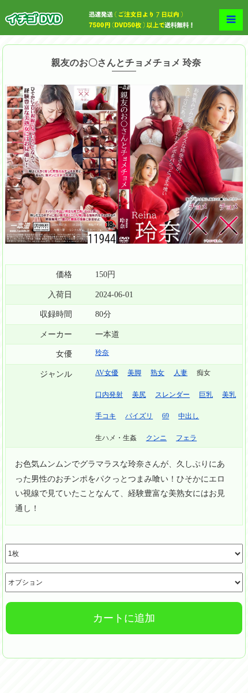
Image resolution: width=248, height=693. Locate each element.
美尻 (139, 395)
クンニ (156, 438)
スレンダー (172, 395)
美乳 (229, 395)
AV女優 (106, 373)
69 (165, 416)
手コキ (105, 416)
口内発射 (109, 395)
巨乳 (206, 395)
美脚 (134, 373)
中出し (188, 416)
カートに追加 (124, 618)
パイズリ (139, 416)
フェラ (186, 438)
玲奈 (102, 353)
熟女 (157, 373)
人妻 (180, 373)
